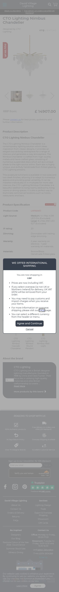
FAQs (42, 310)
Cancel (29, 329)
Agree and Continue (29, 323)
